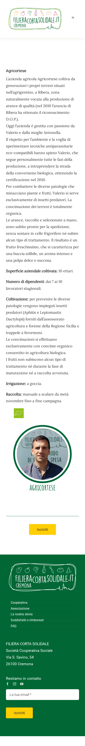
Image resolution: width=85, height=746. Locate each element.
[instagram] (14, 683)
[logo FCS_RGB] (35, 6)
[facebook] (7, 683)
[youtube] (21, 683)
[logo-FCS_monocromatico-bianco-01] (42, 560)
